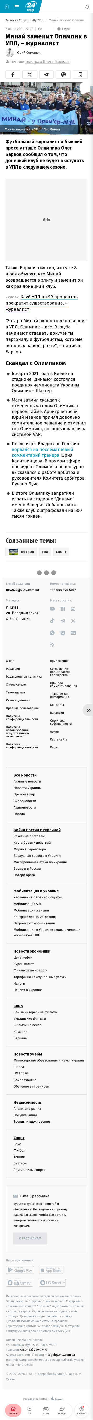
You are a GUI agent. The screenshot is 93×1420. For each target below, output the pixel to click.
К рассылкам (30, 1238)
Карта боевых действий (32, 843)
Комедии (20, 1032)
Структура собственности (61, 722)
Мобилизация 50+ (27, 904)
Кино (18, 1006)
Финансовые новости (30, 970)
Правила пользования (22, 708)
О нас (10, 661)
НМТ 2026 (21, 1073)
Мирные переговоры (30, 849)
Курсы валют (24, 964)
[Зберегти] (80, 74)
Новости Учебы (28, 1054)
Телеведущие (16, 692)
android (20, 1270)
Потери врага (24, 875)
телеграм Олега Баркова (47, 61)
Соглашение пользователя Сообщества (60, 672)
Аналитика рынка (27, 1109)
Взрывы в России (27, 869)
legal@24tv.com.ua (61, 1354)
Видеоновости (25, 801)
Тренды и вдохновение (32, 1122)
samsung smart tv (53, 1283)
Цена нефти (23, 957)
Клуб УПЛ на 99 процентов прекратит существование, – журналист (41, 303)
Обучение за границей (31, 1086)
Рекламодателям (18, 700)
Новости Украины (27, 788)
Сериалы (20, 1038)
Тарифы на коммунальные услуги (40, 977)
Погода (19, 814)
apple (53, 1270)
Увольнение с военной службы (38, 897)
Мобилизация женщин (31, 910)
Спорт (19, 1137)
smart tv (20, 1283)
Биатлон (20, 1163)
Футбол (38, 20)
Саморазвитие (25, 1080)
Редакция (13, 668)
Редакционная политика (24, 676)
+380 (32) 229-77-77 (33, 1349)
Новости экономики (32, 951)
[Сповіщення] (87, 7)
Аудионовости (25, 807)
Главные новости (27, 781)
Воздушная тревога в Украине (37, 856)
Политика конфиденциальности (22, 718)
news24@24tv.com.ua (22, 590)
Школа (19, 1067)
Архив (54, 731)
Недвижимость (27, 1102)
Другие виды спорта (29, 1170)
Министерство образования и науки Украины (49, 1060)
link (52, 609)
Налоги (19, 983)
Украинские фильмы (30, 1019)
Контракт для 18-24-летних (35, 917)
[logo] (31, 6)
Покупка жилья (25, 1115)
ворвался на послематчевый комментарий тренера (42, 452)
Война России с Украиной (37, 830)
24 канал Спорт (16, 20)
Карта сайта (58, 739)
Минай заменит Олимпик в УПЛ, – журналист (68, 20)
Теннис (19, 1157)
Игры (54, 747)
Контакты (57, 705)
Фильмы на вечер (27, 1025)
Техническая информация (59, 695)
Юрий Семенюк (28, 52)
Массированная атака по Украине (40, 862)
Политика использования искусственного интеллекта (17, 732)
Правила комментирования (63, 684)
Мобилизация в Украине (36, 891)
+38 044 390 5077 (63, 590)
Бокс (17, 1144)
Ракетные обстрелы (29, 836)
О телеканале (16, 684)
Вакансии (57, 712)
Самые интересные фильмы (35, 1012)
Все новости (25, 775)
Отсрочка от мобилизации (34, 923)
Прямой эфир (24, 794)
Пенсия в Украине (28, 990)
